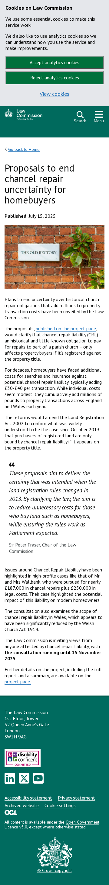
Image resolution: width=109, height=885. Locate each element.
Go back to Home (24, 149)
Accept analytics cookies (54, 62)
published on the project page (66, 328)
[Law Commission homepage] (36, 116)
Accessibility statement (28, 798)
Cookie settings (60, 805)
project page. (18, 681)
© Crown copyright (54, 870)
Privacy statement (76, 798)
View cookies (54, 93)
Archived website (22, 805)
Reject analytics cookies (54, 78)
